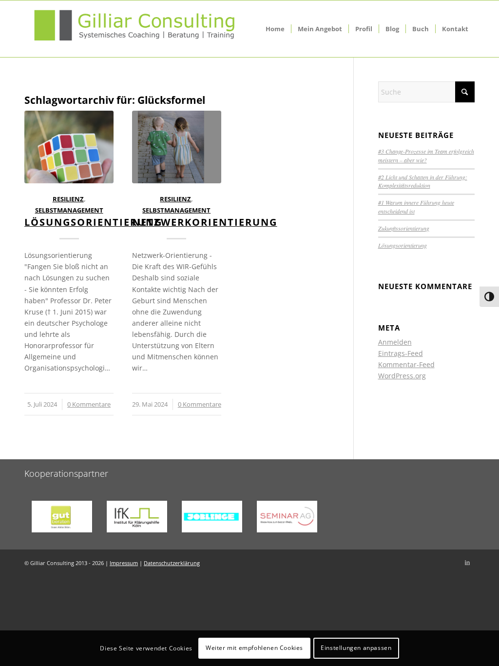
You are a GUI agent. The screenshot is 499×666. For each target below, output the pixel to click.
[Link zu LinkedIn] (467, 562)
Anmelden (395, 342)
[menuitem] (275, 28)
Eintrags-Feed (400, 353)
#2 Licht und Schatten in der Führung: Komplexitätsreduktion (422, 181)
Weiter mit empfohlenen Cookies (254, 648)
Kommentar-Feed (406, 364)
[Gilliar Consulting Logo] (134, 28)
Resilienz (68, 199)
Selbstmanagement (69, 210)
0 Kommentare (89, 404)
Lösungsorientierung (93, 222)
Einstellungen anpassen (356, 648)
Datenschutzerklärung (172, 563)
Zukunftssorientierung (403, 228)
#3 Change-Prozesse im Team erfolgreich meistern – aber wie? (426, 155)
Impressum (124, 563)
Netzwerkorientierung (204, 222)
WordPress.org (402, 375)
